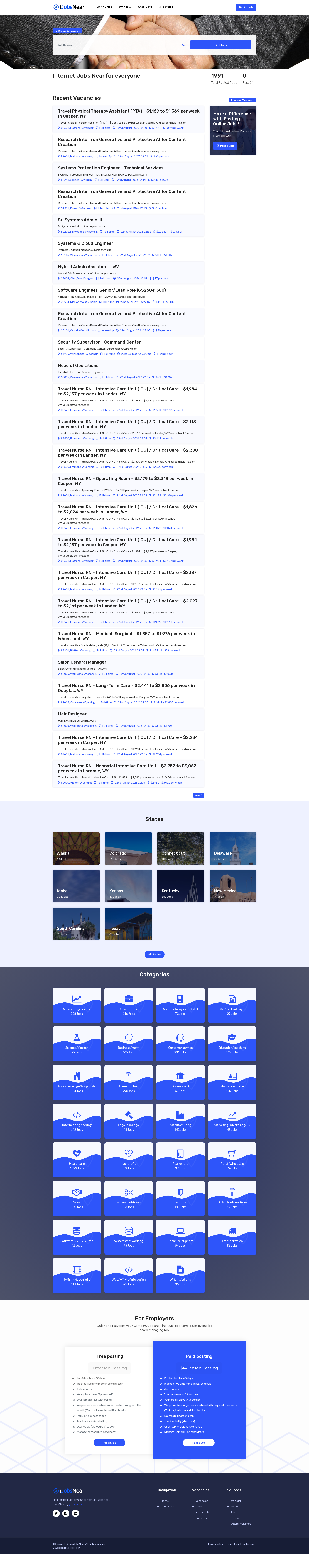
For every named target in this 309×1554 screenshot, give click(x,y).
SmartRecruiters (240, 1523)
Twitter (90, 1410)
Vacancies (104, 7)
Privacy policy (215, 1543)
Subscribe (166, 7)
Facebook (118, 1410)
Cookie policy (249, 1543)
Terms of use (232, 1543)
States (123, 7)
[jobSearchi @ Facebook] (75, 1513)
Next (197, 795)
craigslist (235, 1500)
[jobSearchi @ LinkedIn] (66, 1513)
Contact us (167, 1506)
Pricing (200, 1506)
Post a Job (246, 7)
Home (165, 1500)
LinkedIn (101, 1410)
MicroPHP (74, 1547)
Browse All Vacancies (241, 100)
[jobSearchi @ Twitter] (56, 1513)
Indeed (234, 1506)
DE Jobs (235, 1518)
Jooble (234, 1512)
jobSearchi (75, 1504)
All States (154, 954)
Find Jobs (220, 45)
